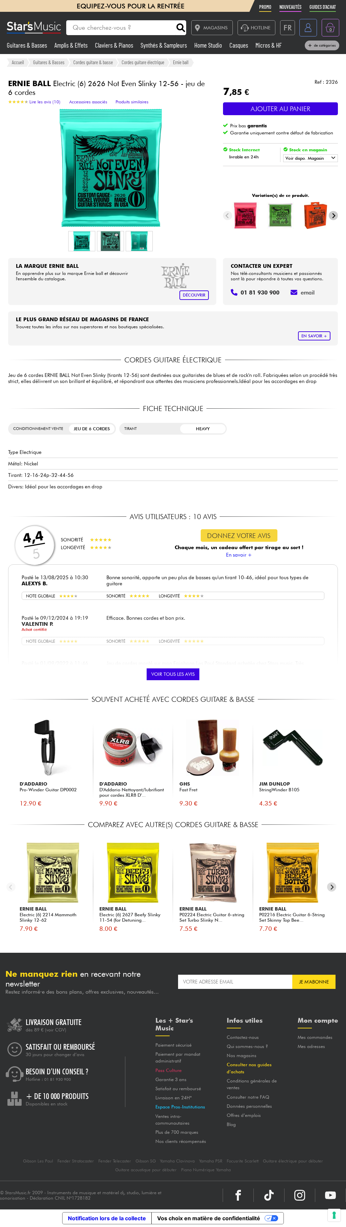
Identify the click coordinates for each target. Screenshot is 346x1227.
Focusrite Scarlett (242, 1161)
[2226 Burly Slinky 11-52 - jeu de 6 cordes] (245, 215)
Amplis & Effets (71, 45)
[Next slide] (333, 215)
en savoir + (314, 335)
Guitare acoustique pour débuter (146, 1169)
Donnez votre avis (239, 536)
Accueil (18, 62)
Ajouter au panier (280, 109)
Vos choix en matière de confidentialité (208, 1218)
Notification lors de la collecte (107, 1218)
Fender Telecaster (114, 1161)
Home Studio (208, 45)
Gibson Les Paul (38, 1161)
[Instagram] (300, 1195)
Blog (231, 1124)
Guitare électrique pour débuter (293, 1161)
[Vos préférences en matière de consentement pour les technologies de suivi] (334, 1215)
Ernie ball (181, 62)
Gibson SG (145, 1161)
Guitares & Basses (27, 45)
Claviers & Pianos (114, 45)
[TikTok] (269, 1195)
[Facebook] (238, 1195)
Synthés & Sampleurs (164, 45)
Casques (239, 45)
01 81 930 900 (57, 1079)
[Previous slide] (227, 215)
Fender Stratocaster (75, 1161)
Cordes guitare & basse (93, 62)
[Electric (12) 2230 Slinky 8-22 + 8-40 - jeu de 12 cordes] (280, 215)
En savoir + (239, 555)
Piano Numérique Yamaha (206, 1169)
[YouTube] (330, 1195)
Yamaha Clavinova (177, 1161)
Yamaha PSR (210, 1161)
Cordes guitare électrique (143, 62)
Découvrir (194, 295)
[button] (81, 241)
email (308, 292)
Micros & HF (268, 45)
